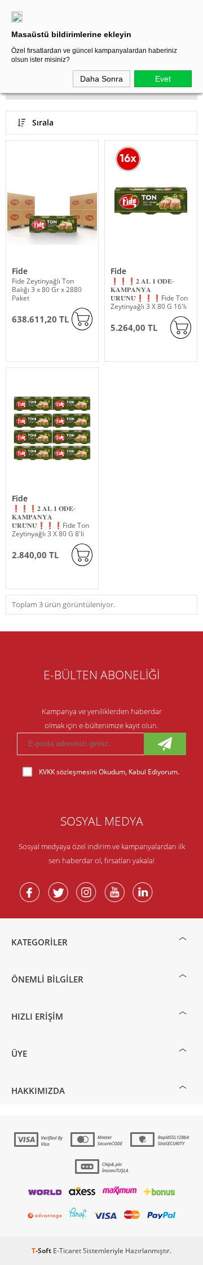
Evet (163, 78)
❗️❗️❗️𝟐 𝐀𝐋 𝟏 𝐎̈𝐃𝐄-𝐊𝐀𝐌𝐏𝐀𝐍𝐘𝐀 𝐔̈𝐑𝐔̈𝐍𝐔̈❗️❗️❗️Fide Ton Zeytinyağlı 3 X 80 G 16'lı (149, 294)
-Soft (42, 1250)
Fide (20, 271)
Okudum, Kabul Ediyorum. (109, 772)
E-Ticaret (67, 1250)
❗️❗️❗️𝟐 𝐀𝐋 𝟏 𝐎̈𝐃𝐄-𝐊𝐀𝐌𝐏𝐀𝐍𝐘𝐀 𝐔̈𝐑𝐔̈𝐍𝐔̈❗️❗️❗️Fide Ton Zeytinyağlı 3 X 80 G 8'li (50, 521)
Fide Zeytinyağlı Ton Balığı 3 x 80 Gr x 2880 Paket (47, 289)
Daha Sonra (101, 78)
